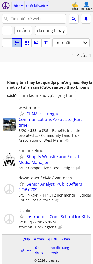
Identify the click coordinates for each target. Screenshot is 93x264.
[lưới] (27, 42)
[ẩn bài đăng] (68, 141)
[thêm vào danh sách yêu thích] (22, 113)
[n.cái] (17, 42)
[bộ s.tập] (36, 42)
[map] (46, 42)
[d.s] (7, 42)
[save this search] (86, 19)
